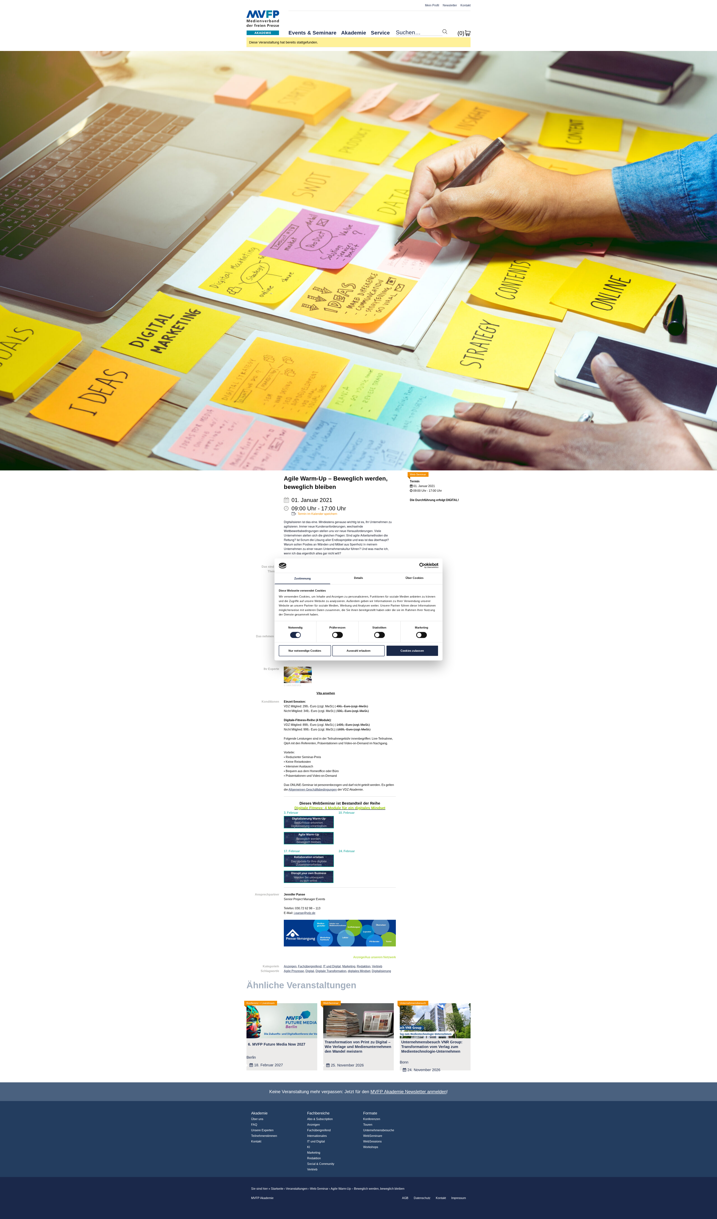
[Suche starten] (445, 31)
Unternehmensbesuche (378, 1130)
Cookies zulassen (412, 650)
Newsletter (450, 5)
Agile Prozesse (294, 971)
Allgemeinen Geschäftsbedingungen (312, 789)
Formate (370, 1113)
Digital (309, 971)
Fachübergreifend (310, 966)
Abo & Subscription (320, 1119)
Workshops (370, 1147)
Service (380, 33)
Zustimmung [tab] (302, 578)
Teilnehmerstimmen (264, 1135)
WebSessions (372, 1141)
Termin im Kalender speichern (317, 513)
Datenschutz (422, 1198)
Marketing (348, 966)
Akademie (353, 33)
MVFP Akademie (262, 18)
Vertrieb (377, 966)
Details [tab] (358, 577)
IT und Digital (332, 966)
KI (308, 1147)
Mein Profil (432, 5)
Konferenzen (371, 1119)
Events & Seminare (312, 33)
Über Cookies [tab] (414, 577)
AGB (405, 1198)
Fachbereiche (318, 1113)
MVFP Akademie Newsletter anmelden (408, 1091)
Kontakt (465, 5)
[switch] (337, 635)
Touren (367, 1124)
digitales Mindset (359, 971)
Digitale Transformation (331, 971)
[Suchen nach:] (419, 33)
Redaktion (363, 966)
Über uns (257, 1119)
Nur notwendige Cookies (304, 650)
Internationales (317, 1135)
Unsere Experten (262, 1130)
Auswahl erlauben (358, 650)
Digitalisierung (381, 971)
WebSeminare (372, 1135)
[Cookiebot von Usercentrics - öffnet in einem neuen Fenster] (422, 565)
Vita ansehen (325, 693)
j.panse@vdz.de (304, 913)
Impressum (458, 1198)
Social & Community (320, 1163)
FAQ (254, 1124)
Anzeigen (290, 966)
